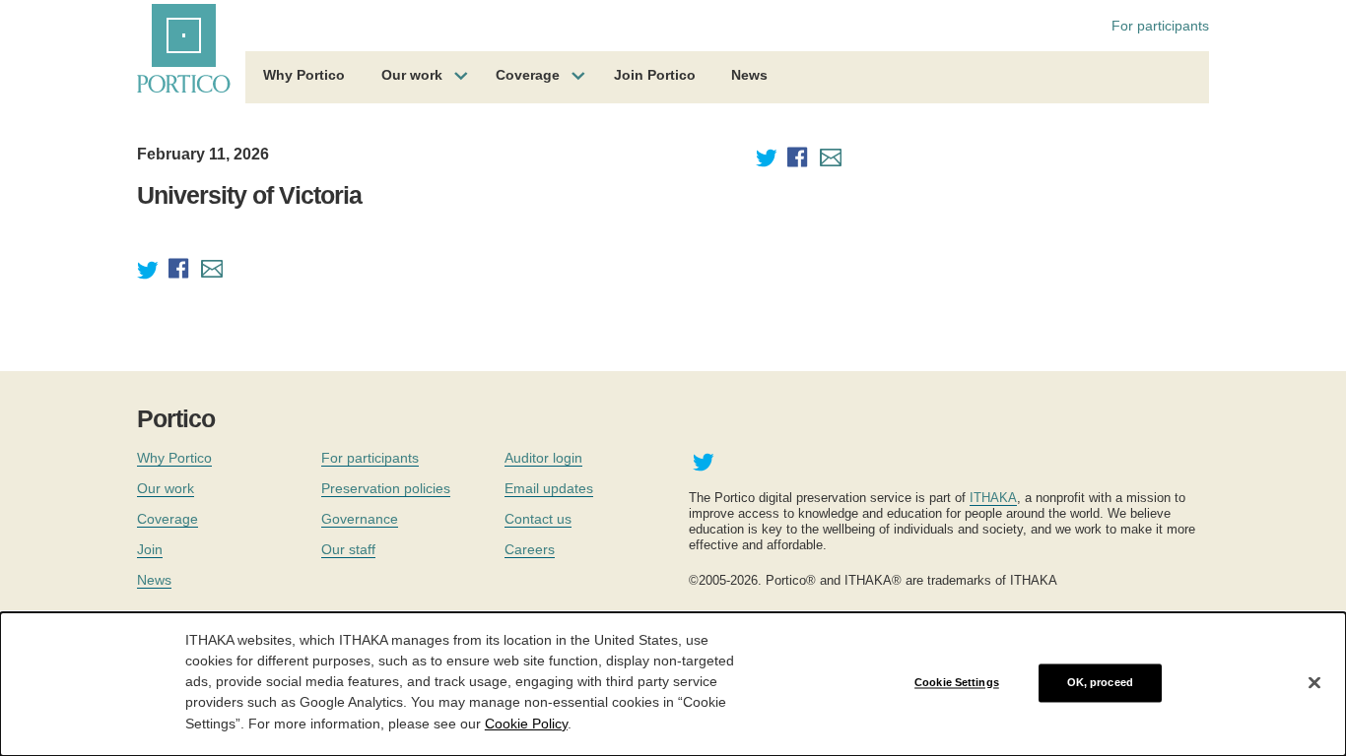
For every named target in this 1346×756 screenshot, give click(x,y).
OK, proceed (1100, 682)
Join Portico (655, 75)
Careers (530, 549)
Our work (411, 75)
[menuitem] (304, 77)
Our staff (348, 549)
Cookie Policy (526, 722)
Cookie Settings (956, 682)
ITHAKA (993, 497)
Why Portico (304, 75)
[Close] (1314, 683)
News (749, 75)
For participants (1160, 25)
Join (150, 549)
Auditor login (543, 458)
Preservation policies (385, 488)
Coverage (528, 75)
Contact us (538, 519)
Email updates (549, 488)
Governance (359, 519)
